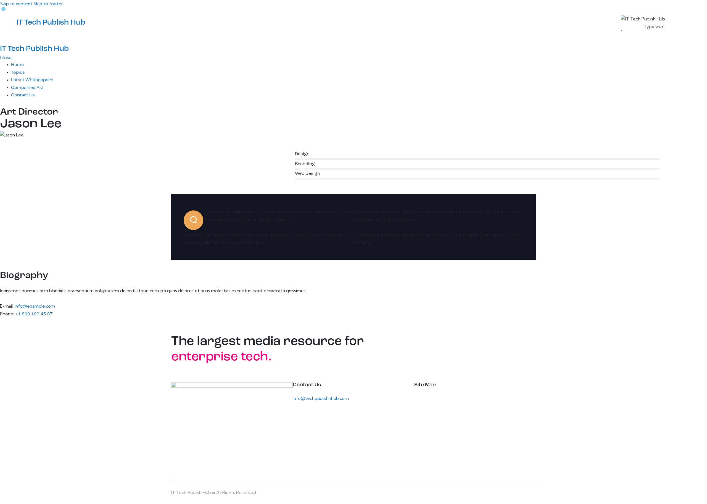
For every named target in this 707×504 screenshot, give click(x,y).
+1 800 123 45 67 (34, 314)
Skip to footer (48, 3)
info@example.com (35, 306)
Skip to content (16, 3)
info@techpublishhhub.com (321, 398)
